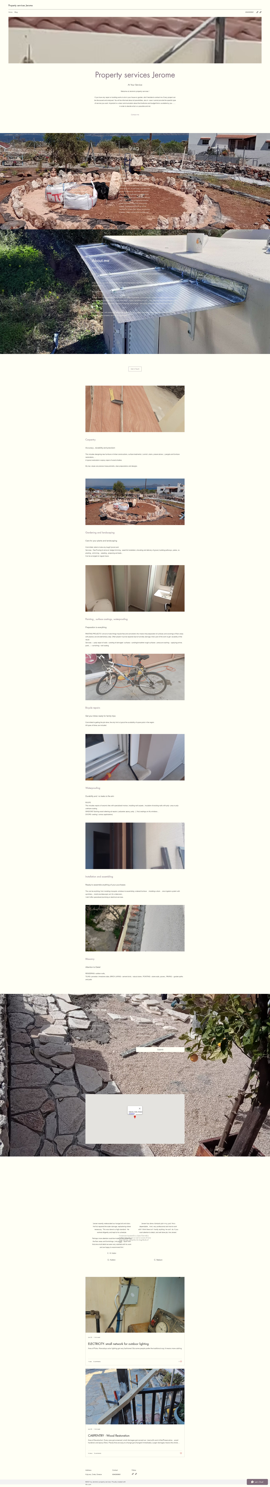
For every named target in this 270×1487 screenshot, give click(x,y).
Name (139, 1007)
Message (140, 1032)
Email (163, 1007)
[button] (135, 114)
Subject (139, 1023)
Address (164, 1015)
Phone (139, 1015)
